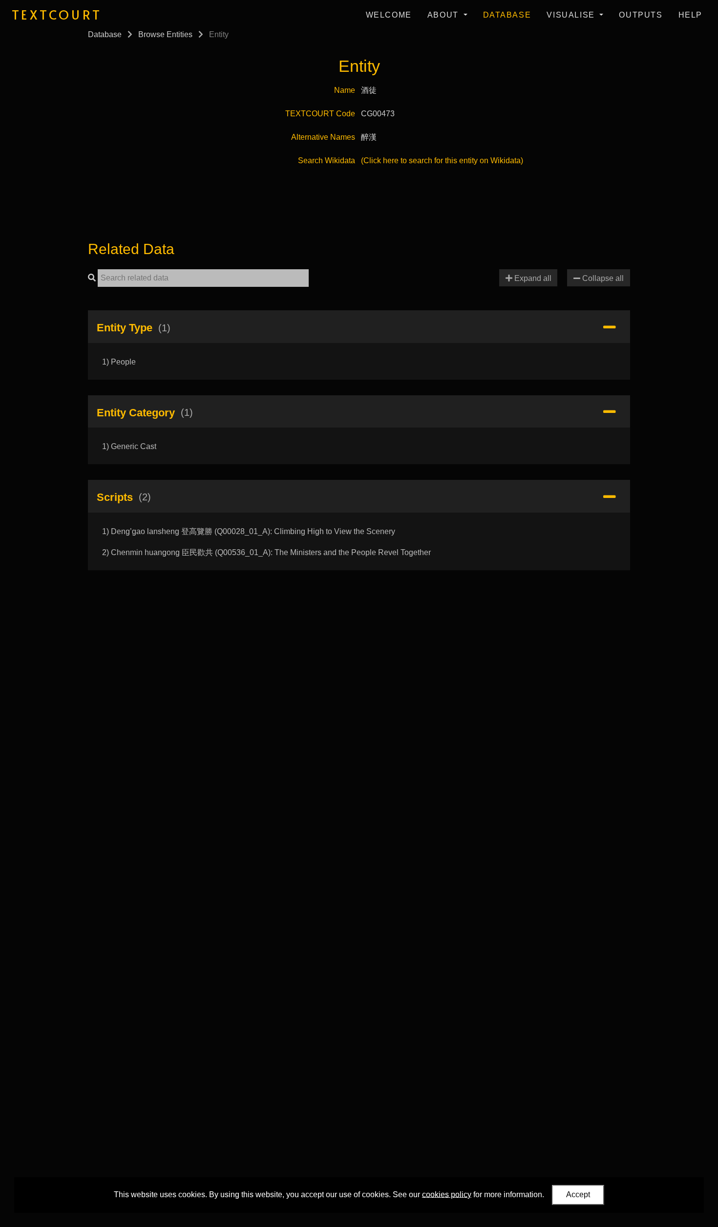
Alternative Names (323, 137)
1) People (119, 362)
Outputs (640, 15)
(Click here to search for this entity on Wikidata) (442, 160)
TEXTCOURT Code (320, 113)
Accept (578, 1194)
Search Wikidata (326, 160)
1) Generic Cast (129, 446)
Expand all (531, 278)
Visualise (572, 15)
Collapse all (602, 278)
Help (690, 15)
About (444, 15)
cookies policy (446, 1194)
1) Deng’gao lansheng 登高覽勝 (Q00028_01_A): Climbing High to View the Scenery (248, 531)
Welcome (389, 15)
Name (344, 90)
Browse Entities (165, 34)
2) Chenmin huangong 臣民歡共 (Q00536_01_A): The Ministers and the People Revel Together (266, 552)
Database (507, 15)
